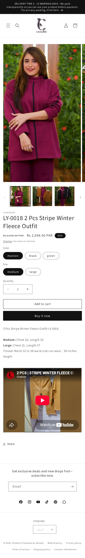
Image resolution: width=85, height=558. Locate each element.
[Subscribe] (72, 486)
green (51, 256)
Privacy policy (73, 543)
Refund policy (55, 543)
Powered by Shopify (33, 543)
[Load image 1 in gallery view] (20, 196)
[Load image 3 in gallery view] (64, 196)
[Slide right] (80, 197)
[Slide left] (4, 197)
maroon (13, 256)
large (33, 272)
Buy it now (42, 316)
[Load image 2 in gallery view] (42, 196)
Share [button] (11, 444)
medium (13, 272)
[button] (8, 25)
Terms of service (21, 549)
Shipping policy (42, 549)
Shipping (7, 241)
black (33, 256)
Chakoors (17, 543)
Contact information (65, 549)
